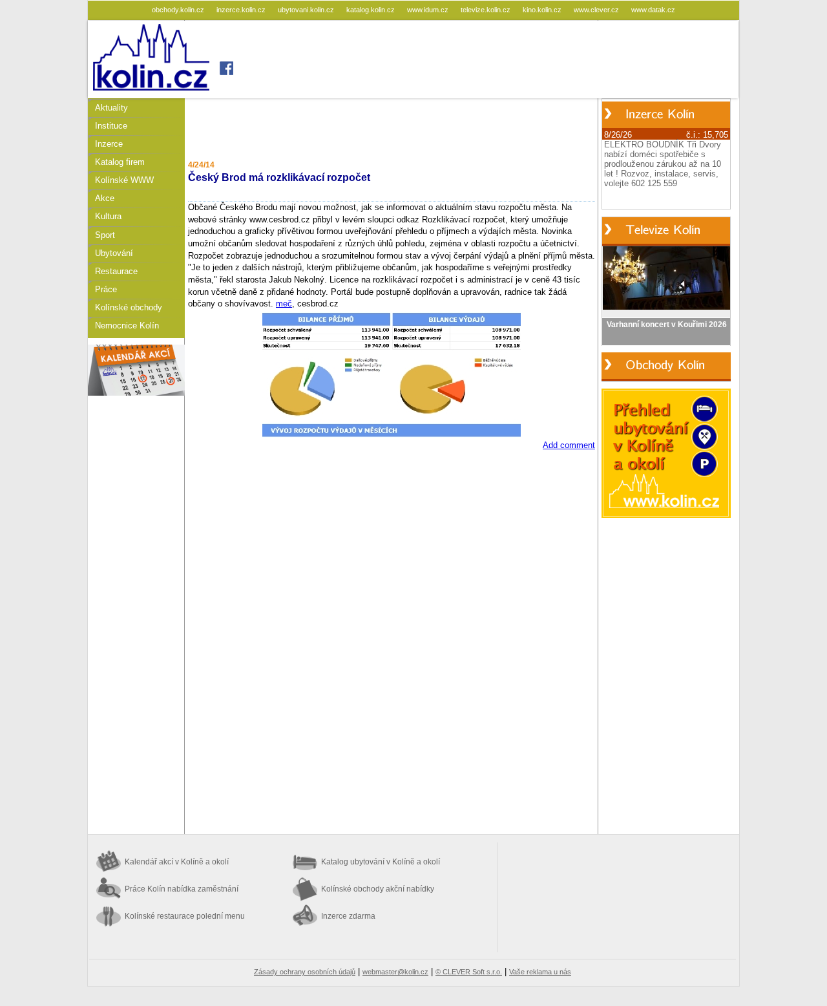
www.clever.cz (597, 10)
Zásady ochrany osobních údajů (304, 972)
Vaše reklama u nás (540, 972)
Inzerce (109, 144)
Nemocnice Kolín (127, 325)
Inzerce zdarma (348, 916)
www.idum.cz (428, 10)
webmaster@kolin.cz (395, 972)
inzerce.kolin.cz (241, 10)
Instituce (111, 126)
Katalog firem (120, 162)
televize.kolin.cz (486, 10)
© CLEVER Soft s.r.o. (468, 972)
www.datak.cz (653, 10)
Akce (104, 198)
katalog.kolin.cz (371, 10)
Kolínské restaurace (185, 916)
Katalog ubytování (380, 861)
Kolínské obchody (128, 307)
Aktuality (111, 107)
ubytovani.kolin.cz (307, 10)
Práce (106, 289)
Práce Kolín (181, 889)
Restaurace (116, 271)
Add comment (569, 445)
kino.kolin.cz (543, 10)
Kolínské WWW (124, 180)
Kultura (108, 216)
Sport (105, 235)
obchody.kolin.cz (179, 10)
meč (284, 303)
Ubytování (114, 253)
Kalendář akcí (177, 861)
